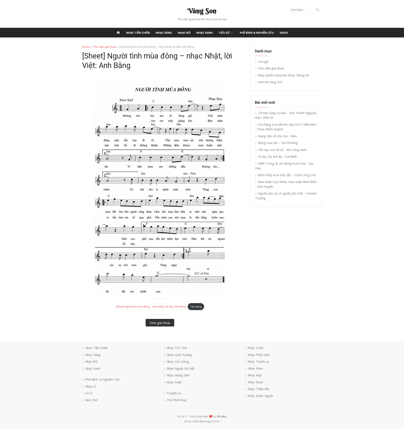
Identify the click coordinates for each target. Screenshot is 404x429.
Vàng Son (202, 10)
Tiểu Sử (224, 33)
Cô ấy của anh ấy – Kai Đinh (277, 156)
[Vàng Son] (118, 32)
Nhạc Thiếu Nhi (258, 389)
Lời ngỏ (263, 61)
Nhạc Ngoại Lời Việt (180, 368)
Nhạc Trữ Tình (177, 348)
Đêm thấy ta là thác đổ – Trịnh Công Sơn (287, 175)
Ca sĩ (88, 393)
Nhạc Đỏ (184, 33)
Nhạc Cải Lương (178, 361)
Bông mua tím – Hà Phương (278, 143)
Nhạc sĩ (90, 386)
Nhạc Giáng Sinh (178, 375)
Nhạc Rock (255, 382)
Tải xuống (196, 306)
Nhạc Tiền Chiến (138, 33)
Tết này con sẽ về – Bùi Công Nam (282, 150)
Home (86, 47)
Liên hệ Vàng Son (270, 82)
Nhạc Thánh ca (258, 361)
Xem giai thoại (160, 323)
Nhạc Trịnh (255, 348)
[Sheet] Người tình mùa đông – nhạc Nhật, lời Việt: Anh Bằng (151, 306)
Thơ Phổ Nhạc (177, 400)
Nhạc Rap (255, 375)
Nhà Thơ (91, 400)
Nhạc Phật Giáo (259, 355)
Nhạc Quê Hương (179, 355)
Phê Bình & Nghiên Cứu (257, 33)
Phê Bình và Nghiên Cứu (102, 379)
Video (284, 33)
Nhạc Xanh (204, 33)
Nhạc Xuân (174, 382)
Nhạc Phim (255, 368)
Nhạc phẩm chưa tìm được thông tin (283, 75)
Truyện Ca (174, 393)
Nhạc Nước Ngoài (260, 396)
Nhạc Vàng (164, 33)
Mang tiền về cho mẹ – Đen (277, 136)
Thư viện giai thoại (104, 47)
